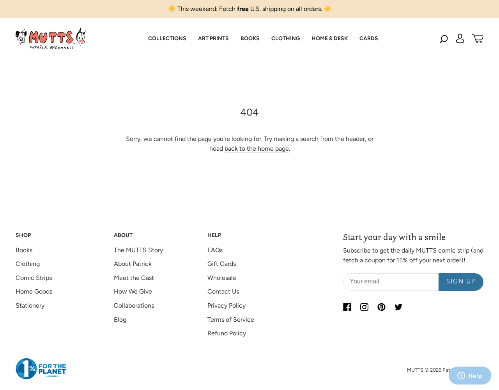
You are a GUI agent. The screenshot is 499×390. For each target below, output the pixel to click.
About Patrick (133, 263)
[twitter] (398, 307)
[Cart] (477, 39)
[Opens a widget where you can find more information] (469, 376)
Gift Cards (221, 263)
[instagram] (364, 307)
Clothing (28, 263)
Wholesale (221, 277)
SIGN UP (461, 282)
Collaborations (134, 305)
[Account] (460, 39)
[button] (167, 38)
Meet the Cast (134, 277)
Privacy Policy (226, 305)
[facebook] (347, 307)
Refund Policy (226, 333)
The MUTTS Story (138, 250)
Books (24, 250)
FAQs (215, 250)
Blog (120, 319)
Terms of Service (230, 319)
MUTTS (415, 370)
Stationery (30, 305)
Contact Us (223, 291)
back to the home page (257, 148)
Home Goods (34, 291)
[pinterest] (381, 307)
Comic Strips (34, 277)
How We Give (133, 291)
